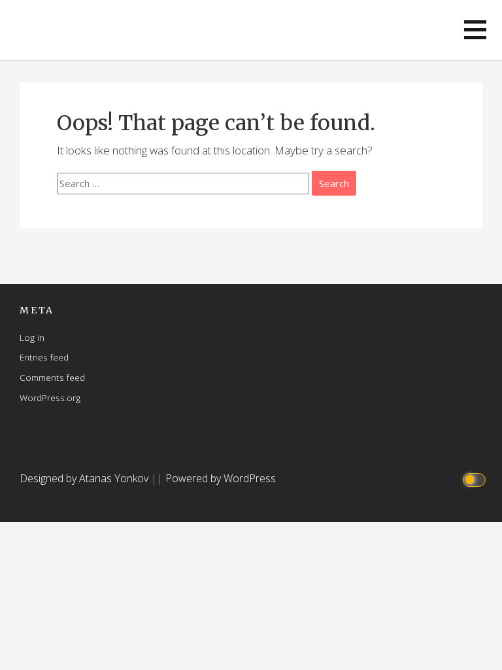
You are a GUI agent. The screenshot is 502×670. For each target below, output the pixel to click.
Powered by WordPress (220, 478)
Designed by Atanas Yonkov (85, 478)
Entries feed (44, 357)
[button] (475, 30)
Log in (32, 337)
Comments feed (52, 377)
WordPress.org (50, 397)
